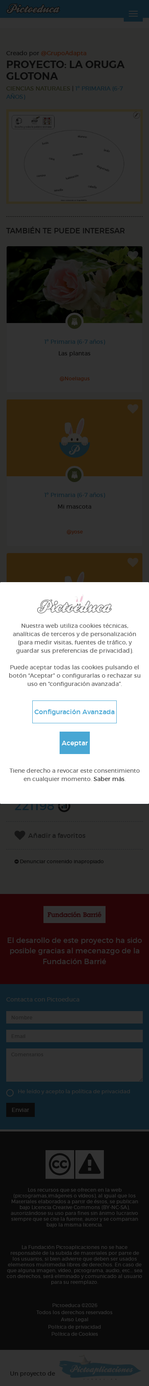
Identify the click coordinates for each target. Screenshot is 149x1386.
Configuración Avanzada (74, 712)
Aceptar (75, 743)
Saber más (109, 779)
